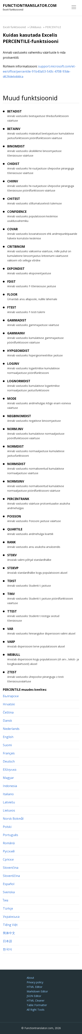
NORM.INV (15, 429)
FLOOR (12, 294)
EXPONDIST (16, 269)
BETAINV (13, 129)
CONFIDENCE (17, 212)
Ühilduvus (35, 27)
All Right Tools (35, 1009)
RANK (11, 542)
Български (10, 696)
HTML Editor (34, 987)
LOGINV (13, 364)
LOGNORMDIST (18, 381)
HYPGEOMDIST (18, 351)
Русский (8, 851)
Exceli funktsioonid (14, 27)
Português (10, 835)
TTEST (12, 611)
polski (7, 827)
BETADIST (14, 111)
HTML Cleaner (35, 1000)
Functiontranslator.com (30, 5)
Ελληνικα (9, 769)
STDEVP (12, 568)
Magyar (8, 778)
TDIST (11, 581)
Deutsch (9, 761)
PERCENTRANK (18, 499)
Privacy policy (35, 982)
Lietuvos (9, 810)
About (30, 977)
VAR (10, 629)
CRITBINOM (16, 246)
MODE (11, 398)
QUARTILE (14, 529)
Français (9, 753)
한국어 (7, 949)
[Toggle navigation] (73, 7)
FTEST (11, 307)
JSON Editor (34, 996)
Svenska (9, 892)
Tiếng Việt (10, 925)
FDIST (11, 281)
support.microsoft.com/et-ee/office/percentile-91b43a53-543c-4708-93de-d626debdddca (39, 71)
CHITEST (13, 199)
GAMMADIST (16, 320)
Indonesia (10, 786)
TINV (11, 594)
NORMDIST (15, 446)
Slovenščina (11, 876)
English (8, 737)
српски (8, 859)
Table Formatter (37, 1005)
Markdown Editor (37, 991)
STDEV (12, 555)
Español (8, 884)
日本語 (7, 941)
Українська (11, 917)
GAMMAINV (16, 333)
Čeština (8, 712)
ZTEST (12, 672)
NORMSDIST (16, 464)
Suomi (7, 745)
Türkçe (8, 908)
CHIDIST (13, 164)
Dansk (7, 720)
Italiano (8, 794)
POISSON (14, 516)
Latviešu (9, 802)
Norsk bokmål (13, 818)
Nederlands (11, 729)
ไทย (5, 900)
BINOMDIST (16, 146)
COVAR (12, 229)
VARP (11, 642)
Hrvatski (9, 704)
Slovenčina (10, 867)
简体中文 (9, 933)
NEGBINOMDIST (19, 416)
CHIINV (12, 181)
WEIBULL (13, 655)
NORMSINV (15, 481)
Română (9, 843)
